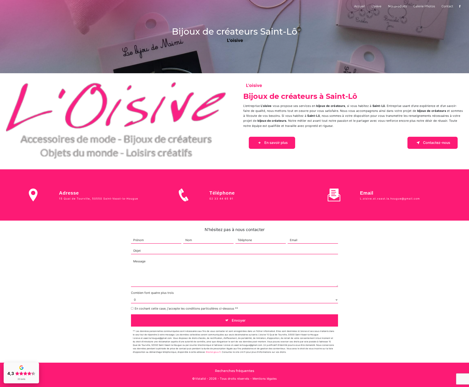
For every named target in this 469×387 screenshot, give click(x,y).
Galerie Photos (424, 6)
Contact (447, 6)
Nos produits (397, 6)
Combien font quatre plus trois (152, 293)
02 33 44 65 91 (221, 198)
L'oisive (376, 6)
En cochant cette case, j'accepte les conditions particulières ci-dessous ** (186, 308)
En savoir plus (276, 142)
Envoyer (238, 320)
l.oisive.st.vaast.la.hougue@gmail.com (390, 198)
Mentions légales (265, 378)
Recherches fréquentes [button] (234, 371)
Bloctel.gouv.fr (213, 352)
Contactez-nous (436, 142)
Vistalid (200, 378)
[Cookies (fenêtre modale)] (1, 384)
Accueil (359, 6)
